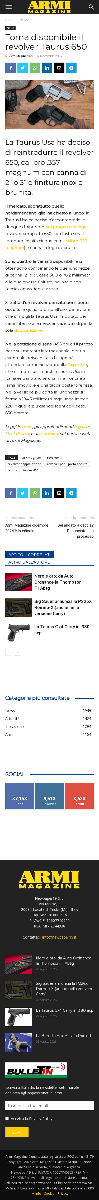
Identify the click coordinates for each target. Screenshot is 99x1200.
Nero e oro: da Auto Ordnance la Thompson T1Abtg (58, 582)
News (24, 19)
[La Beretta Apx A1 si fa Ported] (18, 1042)
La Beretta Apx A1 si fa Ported (63, 1035)
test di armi (18, 433)
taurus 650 (30, 470)
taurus (12, 470)
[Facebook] (10, 68)
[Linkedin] (47, 68)
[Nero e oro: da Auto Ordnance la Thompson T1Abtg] (18, 582)
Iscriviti (79, 785)
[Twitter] (22, 68)
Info (38, 1193)
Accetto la (19, 1118)
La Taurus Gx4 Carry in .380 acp (64, 1010)
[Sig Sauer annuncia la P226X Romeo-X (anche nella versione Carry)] (18, 607)
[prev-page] (8, 652)
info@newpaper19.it (59, 937)
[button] (8, 7)
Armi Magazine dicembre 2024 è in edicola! (26, 528)
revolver (53, 458)
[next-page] (17, 652)
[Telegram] (71, 68)
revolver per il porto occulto (67, 464)
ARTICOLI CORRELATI (29, 554)
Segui (49, 785)
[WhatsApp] (35, 68)
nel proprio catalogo (66, 226)
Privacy (63, 1193)
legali (79, 426)
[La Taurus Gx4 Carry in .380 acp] (18, 633)
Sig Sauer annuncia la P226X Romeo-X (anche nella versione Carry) (63, 607)
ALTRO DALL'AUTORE (29, 562)
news (27, 426)
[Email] (59, 68)
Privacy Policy (40, 1118)
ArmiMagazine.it (21, 56)
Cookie (49, 1193)
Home (10, 19)
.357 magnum (31, 458)
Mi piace (19, 785)
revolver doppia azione (24, 464)
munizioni (49, 433)
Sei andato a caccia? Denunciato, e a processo (76, 531)
